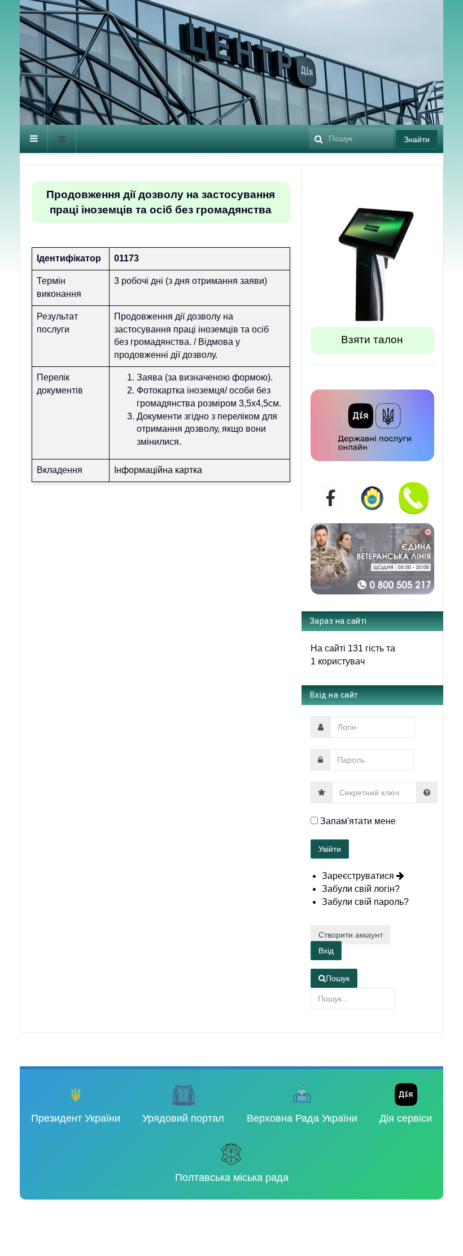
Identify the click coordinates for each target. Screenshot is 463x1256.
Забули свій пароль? (365, 902)
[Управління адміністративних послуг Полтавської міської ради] (153, 66)
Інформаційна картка (158, 470)
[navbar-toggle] (34, 139)
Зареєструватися (359, 876)
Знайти (417, 139)
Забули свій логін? (361, 889)
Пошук (338, 978)
